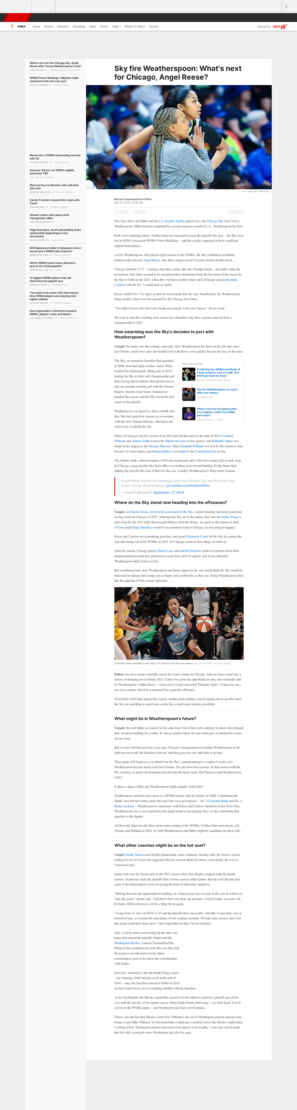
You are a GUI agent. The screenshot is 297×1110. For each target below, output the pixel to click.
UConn (119, 527)
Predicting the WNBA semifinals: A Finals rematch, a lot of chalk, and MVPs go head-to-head (218, 372)
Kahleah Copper (222, 441)
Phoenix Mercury (160, 446)
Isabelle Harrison (190, 550)
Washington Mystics (127, 943)
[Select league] (19, 7)
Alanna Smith (141, 441)
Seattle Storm (133, 854)
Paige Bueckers (143, 527)
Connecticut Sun (205, 451)
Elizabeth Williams (192, 446)
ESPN (18, 17)
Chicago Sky (215, 221)
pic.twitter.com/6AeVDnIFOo (188, 486)
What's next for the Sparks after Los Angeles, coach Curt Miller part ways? (217, 412)
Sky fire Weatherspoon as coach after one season (217, 391)
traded (182, 451)
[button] (277, 17)
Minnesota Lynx (175, 441)
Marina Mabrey (162, 451)
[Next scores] (286, 6)
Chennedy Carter (197, 536)
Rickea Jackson (124, 806)
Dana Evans (165, 550)
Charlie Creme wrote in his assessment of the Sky (161, 512)
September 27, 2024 (168, 492)
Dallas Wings (230, 517)
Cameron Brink (218, 801)
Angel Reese (151, 260)
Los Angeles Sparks (171, 221)
